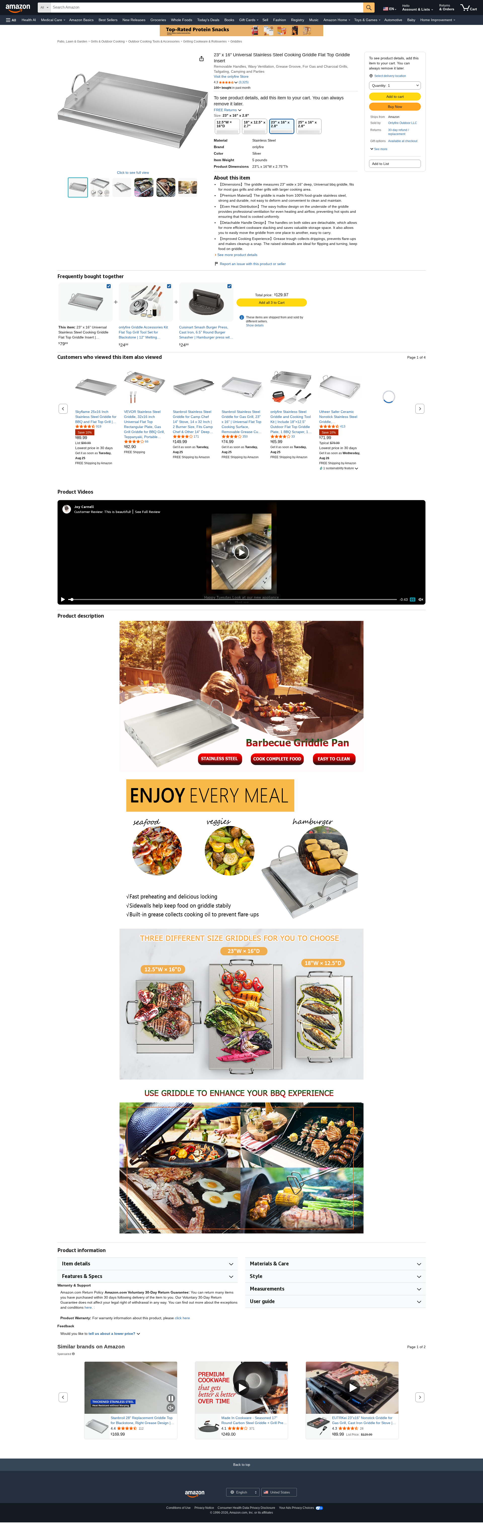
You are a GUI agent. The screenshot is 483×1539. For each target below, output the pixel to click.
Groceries (158, 20)
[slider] (232, 599)
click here (182, 1318)
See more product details (237, 255)
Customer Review (88, 511)
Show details (255, 325)
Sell (265, 20)
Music (313, 20)
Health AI (29, 20)
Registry (297, 20)
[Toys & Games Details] (380, 20)
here (88, 1307)
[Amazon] (18, 7)
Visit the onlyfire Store (231, 76)
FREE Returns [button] (226, 110)
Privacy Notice (204, 1508)
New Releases (134, 20)
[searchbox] (207, 7)
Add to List (380, 164)
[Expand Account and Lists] (432, 9)
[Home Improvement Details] (454, 20)
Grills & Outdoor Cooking (108, 41)
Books (229, 20)
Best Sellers (108, 20)
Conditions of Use (178, 1508)
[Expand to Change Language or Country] (395, 9)
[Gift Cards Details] (258, 20)
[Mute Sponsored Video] (171, 1408)
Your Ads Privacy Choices (296, 1508)
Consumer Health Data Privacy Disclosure (246, 1508)
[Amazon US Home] (194, 1494)
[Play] (62, 599)
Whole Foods (181, 20)
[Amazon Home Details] (349, 20)
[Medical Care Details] (64, 20)
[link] (146, 302)
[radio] (78, 187)
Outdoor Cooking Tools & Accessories (154, 41)
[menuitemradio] (412, 599)
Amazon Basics (81, 20)
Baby (411, 20)
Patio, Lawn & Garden (72, 41)
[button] (11, 20)
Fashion (279, 20)
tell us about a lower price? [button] (112, 1334)
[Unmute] (420, 600)
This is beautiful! (117, 511)
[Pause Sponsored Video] (171, 1398)
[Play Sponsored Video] (241, 1388)
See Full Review (147, 511)
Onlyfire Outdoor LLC (402, 123)
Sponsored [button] (64, 1353)
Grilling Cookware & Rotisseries (205, 41)
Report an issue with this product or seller (253, 264)
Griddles (236, 41)
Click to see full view (133, 172)
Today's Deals (208, 20)
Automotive (393, 20)
